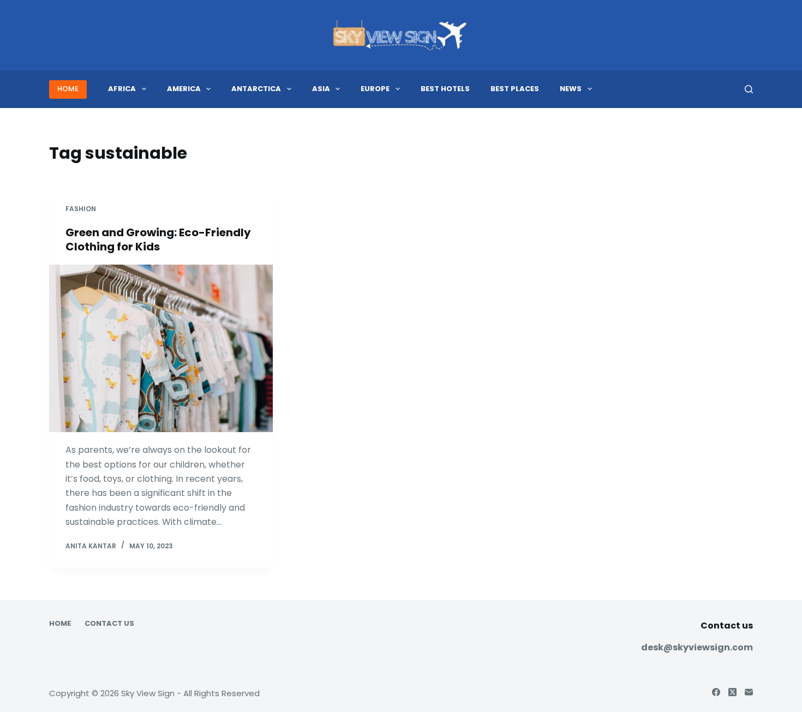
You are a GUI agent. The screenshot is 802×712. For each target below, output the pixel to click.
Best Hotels (445, 88)
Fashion (80, 208)
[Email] (749, 692)
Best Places (514, 88)
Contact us (109, 624)
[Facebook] (716, 692)
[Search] (749, 89)
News (571, 88)
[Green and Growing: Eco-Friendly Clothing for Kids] (161, 349)
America (184, 88)
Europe (375, 88)
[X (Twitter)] (732, 692)
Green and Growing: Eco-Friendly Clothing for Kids (158, 239)
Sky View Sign (148, 693)
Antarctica (256, 88)
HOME (68, 88)
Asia (321, 88)
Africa (122, 88)
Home (60, 624)
